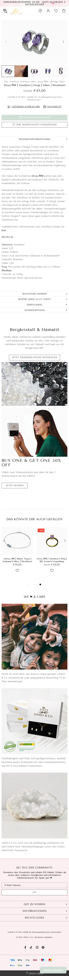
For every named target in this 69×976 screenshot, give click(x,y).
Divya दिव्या (37, 175)
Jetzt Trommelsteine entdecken (34, 357)
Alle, (6, 81)
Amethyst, (14, 81)
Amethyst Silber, (28, 81)
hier (4, 230)
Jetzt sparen (15, 485)
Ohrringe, (54, 81)
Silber (62, 81)
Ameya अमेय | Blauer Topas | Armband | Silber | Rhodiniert (17, 560)
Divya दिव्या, (43, 81)
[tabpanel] (17, 553)
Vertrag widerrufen (53, 970)
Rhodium (7, 270)
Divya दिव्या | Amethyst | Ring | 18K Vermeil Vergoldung (52, 560)
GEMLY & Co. (16, 11)
